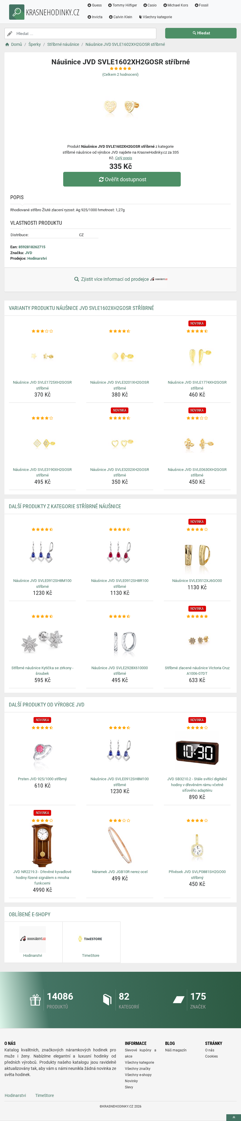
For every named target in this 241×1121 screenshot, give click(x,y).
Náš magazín (176, 1050)
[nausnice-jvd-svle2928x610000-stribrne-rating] (119, 617)
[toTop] (233, 1117)
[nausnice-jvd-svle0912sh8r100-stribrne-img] (119, 554)
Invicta (97, 17)
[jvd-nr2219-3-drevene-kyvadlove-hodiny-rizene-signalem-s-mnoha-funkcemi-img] (42, 845)
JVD (28, 253)
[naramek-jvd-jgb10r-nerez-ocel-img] (119, 845)
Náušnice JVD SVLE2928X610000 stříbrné (119, 671)
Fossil (203, 5)
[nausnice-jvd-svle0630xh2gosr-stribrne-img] (197, 443)
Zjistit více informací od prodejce (115, 279)
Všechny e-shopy (138, 1075)
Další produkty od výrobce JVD (46, 705)
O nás (209, 1050)
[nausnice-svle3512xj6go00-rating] (197, 530)
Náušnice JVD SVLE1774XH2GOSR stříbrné (197, 385)
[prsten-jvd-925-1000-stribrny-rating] (42, 728)
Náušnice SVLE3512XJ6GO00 (197, 580)
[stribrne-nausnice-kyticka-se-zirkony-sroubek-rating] (42, 617)
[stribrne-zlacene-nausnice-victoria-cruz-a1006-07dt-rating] (197, 617)
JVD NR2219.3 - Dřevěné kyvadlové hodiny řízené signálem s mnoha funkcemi (42, 877)
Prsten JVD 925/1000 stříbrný (42, 779)
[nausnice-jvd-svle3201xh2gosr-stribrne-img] (119, 356)
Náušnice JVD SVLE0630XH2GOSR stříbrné (197, 472)
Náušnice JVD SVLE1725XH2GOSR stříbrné (42, 385)
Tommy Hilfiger (125, 5)
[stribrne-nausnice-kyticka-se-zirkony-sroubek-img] (42, 642)
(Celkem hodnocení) (120, 74)
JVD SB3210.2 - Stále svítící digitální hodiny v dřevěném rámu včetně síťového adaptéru (197, 785)
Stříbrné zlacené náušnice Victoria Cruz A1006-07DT (197, 671)
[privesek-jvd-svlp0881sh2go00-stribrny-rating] (197, 821)
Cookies (211, 1056)
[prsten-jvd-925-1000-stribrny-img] (42, 753)
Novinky (131, 1081)
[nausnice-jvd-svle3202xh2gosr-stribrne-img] (119, 443)
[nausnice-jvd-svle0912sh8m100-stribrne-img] (42, 554)
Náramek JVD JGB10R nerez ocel (120, 872)
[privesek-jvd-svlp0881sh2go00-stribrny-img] (197, 845)
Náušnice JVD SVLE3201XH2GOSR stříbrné (119, 385)
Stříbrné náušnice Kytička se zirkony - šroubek (42, 671)
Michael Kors (178, 5)
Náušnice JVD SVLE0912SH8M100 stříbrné (42, 583)
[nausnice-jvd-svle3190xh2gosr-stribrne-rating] (42, 418)
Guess (97, 5)
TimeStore (44, 1095)
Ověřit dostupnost (125, 179)
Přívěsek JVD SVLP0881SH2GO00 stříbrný (197, 875)
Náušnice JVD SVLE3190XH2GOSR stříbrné (42, 472)
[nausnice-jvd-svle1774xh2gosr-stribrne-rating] (197, 331)
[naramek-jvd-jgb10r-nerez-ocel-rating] (119, 821)
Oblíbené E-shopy (29, 914)
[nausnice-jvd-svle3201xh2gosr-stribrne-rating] (119, 331)
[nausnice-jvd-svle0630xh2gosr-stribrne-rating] (197, 418)
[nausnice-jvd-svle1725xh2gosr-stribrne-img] (42, 356)
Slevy (129, 1087)
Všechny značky (137, 1069)
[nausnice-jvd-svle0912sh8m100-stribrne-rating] (42, 530)
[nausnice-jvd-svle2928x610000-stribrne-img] (119, 642)
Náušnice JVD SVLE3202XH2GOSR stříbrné (119, 472)
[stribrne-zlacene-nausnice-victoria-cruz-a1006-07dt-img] (197, 642)
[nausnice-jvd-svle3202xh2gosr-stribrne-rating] (119, 418)
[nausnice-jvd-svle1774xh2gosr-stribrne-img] (197, 356)
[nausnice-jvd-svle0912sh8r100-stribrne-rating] (119, 530)
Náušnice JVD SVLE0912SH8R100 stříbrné (119, 583)
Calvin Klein (122, 17)
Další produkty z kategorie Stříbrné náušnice (65, 506)
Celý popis (123, 158)
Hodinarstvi (37, 258)
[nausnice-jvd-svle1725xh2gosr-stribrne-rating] (42, 331)
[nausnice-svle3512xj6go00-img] (197, 554)
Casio (152, 5)
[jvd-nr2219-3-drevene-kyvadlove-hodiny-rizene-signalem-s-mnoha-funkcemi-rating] (42, 821)
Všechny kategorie (157, 17)
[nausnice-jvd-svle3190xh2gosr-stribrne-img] (42, 443)
